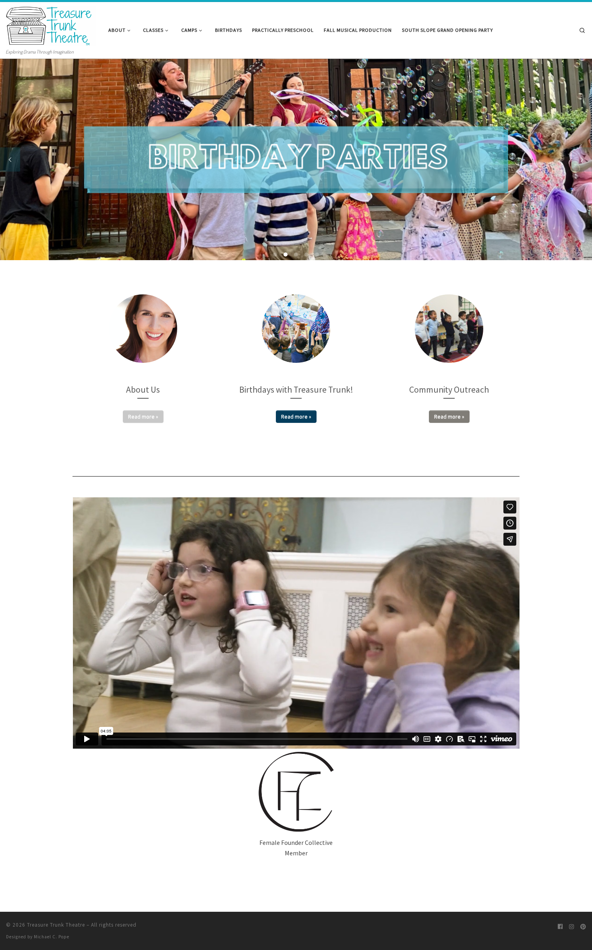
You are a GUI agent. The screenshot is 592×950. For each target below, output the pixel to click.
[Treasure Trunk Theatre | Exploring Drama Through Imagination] (51, 24)
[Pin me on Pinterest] (583, 926)
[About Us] (143, 328)
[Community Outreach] (449, 328)
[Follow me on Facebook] (560, 926)
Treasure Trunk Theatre (56, 924)
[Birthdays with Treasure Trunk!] (296, 328)
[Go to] (296, 159)
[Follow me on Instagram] (571, 926)
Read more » (143, 416)
